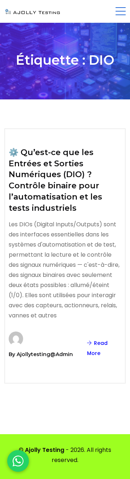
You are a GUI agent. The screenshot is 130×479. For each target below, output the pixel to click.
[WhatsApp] (18, 461)
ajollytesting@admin (45, 354)
